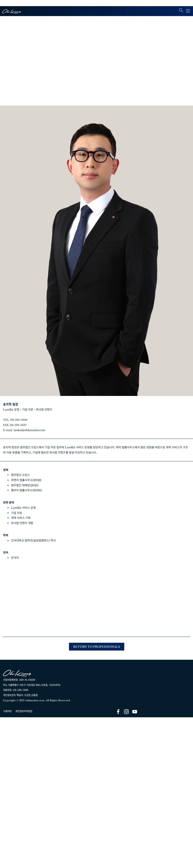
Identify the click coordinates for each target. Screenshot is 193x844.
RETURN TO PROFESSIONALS (96, 646)
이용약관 (7, 711)
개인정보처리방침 (23, 711)
